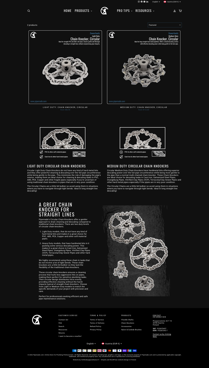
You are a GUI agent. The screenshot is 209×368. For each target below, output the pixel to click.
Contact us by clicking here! (162, 335)
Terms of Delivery (97, 323)
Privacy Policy (96, 330)
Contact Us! (63, 320)
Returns (62, 333)
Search (61, 326)
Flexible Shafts (127, 320)
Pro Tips (124, 10)
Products (82, 10)
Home (68, 10)
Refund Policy (95, 326)
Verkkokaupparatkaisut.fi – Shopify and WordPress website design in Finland (108, 360)
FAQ (60, 323)
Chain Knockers (127, 323)
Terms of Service (97, 320)
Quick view (65, 103)
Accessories (126, 326)
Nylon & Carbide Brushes (131, 330)
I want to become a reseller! (70, 336)
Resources (144, 10)
